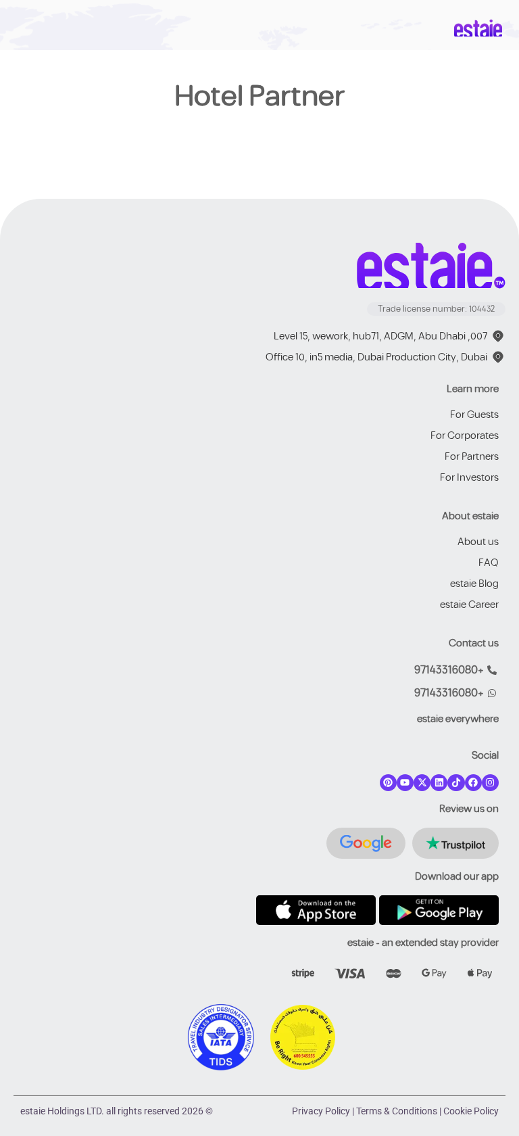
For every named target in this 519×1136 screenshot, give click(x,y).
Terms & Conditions (396, 1111)
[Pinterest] (388, 782)
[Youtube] (405, 782)
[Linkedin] (438, 782)
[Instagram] (490, 782)
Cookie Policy (471, 1111)
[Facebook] (473, 782)
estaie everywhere (458, 719)
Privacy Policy (321, 1111)
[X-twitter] (422, 782)
